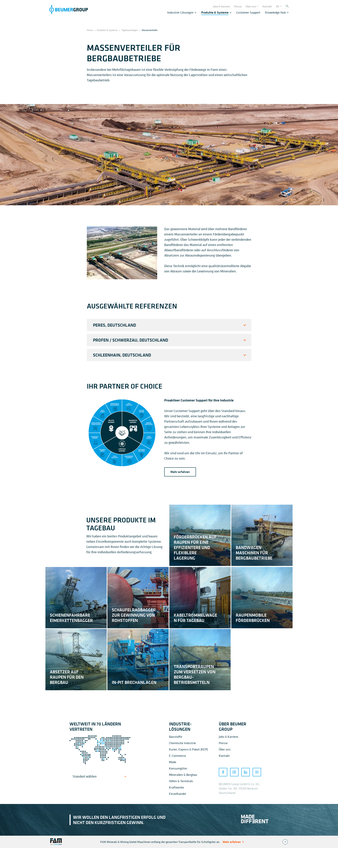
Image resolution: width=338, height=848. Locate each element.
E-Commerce (177, 756)
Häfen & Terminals (181, 781)
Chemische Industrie (182, 743)
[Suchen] (287, 6)
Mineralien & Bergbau (183, 775)
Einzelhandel (177, 794)
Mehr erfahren (180, 472)
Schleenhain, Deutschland (122, 355)
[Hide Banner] (285, 841)
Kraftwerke (176, 787)
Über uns (225, 749)
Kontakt (224, 756)
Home (90, 30)
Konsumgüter (178, 768)
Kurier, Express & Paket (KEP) (188, 749)
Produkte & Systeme (107, 30)
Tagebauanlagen (129, 30)
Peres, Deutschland (114, 325)
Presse (223, 743)
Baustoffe (175, 737)
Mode (172, 762)
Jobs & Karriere (228, 737)
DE (277, 6)
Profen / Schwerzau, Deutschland (130, 340)
